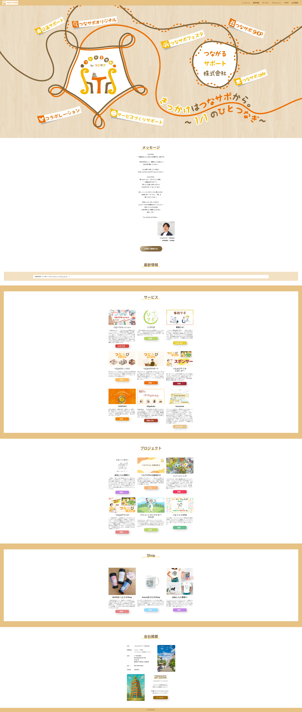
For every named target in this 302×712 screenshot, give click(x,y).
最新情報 (256, 3)
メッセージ (246, 3)
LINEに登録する (151, 248)
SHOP (286, 3)
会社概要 (295, 3)
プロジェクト (276, 3)
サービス (265, 3)
